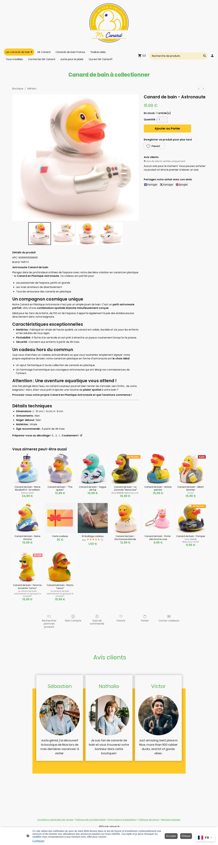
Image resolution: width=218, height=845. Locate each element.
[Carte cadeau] (60, 518)
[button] (154, 146)
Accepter (171, 836)
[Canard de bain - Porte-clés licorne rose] (158, 518)
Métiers (32, 88)
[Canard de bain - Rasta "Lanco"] (60, 567)
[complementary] (205, 838)
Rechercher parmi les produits (49, 623)
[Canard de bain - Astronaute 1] (63, 233)
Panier (145, 620)
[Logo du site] (109, 22)
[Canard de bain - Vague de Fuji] (93, 469)
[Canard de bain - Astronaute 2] (87, 233)
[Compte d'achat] (212, 56)
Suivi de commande (97, 622)
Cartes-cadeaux (169, 620)
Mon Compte (73, 620)
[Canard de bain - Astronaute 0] (39, 233)
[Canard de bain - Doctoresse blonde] (125, 518)
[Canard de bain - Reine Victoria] (27, 518)
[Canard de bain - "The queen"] (60, 469)
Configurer (38, 841)
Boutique (17, 88)
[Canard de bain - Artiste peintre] (158, 469)
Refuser (186, 836)
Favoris (121, 620)
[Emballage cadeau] (93, 518)
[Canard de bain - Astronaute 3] (111, 233)
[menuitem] (199, 88)
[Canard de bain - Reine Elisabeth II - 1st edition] (27, 469)
